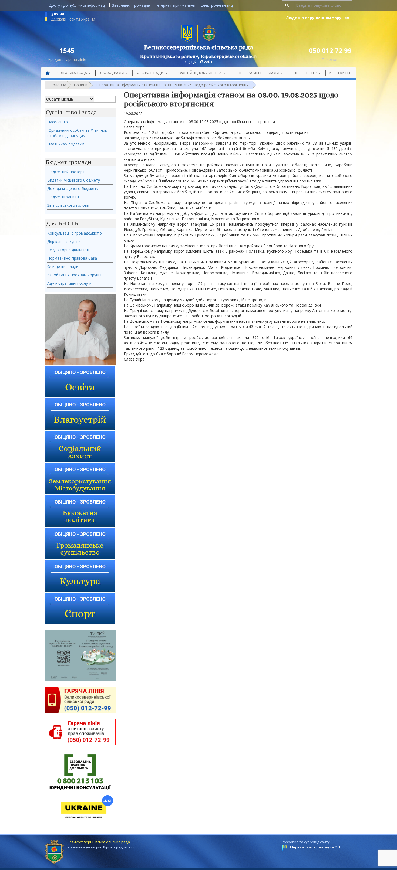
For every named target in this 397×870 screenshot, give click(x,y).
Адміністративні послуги (69, 283)
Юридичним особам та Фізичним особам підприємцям (77, 133)
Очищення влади (62, 266)
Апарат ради (151, 72)
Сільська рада (72, 72)
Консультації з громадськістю (74, 233)
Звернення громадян (131, 5)
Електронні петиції (218, 5)
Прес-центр (305, 72)
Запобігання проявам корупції (74, 274)
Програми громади (258, 72)
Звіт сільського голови (68, 205)
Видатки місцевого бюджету (73, 180)
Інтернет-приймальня (175, 5)
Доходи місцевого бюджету (72, 188)
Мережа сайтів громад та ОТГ (315, 847)
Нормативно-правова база (72, 258)
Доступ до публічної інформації (78, 5)
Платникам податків (66, 144)
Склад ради (112, 72)
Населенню (57, 121)
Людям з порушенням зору (314, 17)
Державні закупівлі (64, 241)
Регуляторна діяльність (68, 249)
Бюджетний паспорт (66, 171)
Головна (58, 84)
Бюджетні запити (63, 196)
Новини (81, 84)
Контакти (339, 72)
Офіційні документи (200, 72)
